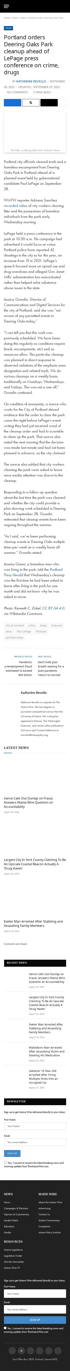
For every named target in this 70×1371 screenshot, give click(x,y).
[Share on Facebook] (12, 102)
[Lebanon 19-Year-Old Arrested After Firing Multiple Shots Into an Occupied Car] (14, 1076)
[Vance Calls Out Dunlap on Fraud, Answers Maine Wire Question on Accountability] (35, 775)
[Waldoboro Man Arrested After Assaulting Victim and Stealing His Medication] (14, 1052)
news (9, 631)
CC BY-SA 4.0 (53, 608)
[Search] (64, 6)
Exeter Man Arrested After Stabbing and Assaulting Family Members (33, 923)
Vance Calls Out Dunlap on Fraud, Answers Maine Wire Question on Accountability (28, 802)
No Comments (17, 92)
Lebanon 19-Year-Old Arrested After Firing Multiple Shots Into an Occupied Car (43, 1076)
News (15, 18)
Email (7, 1135)
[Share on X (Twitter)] (30, 102)
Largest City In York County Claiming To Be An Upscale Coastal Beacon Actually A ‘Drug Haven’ (35, 864)
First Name (10, 1119)
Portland (41, 631)
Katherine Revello (31, 81)
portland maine (14, 637)
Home (7, 18)
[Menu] (6, 6)
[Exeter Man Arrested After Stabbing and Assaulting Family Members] (35, 898)
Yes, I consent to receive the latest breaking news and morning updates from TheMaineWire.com (34, 1164)
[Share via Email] (49, 102)
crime (32, 625)
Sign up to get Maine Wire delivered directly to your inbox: (34, 1112)
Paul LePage (24, 631)
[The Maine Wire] (37, 6)
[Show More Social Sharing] (62, 102)
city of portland (15, 625)
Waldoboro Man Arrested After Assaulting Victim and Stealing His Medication (47, 1051)
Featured (57, 625)
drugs (43, 625)
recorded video (15, 205)
